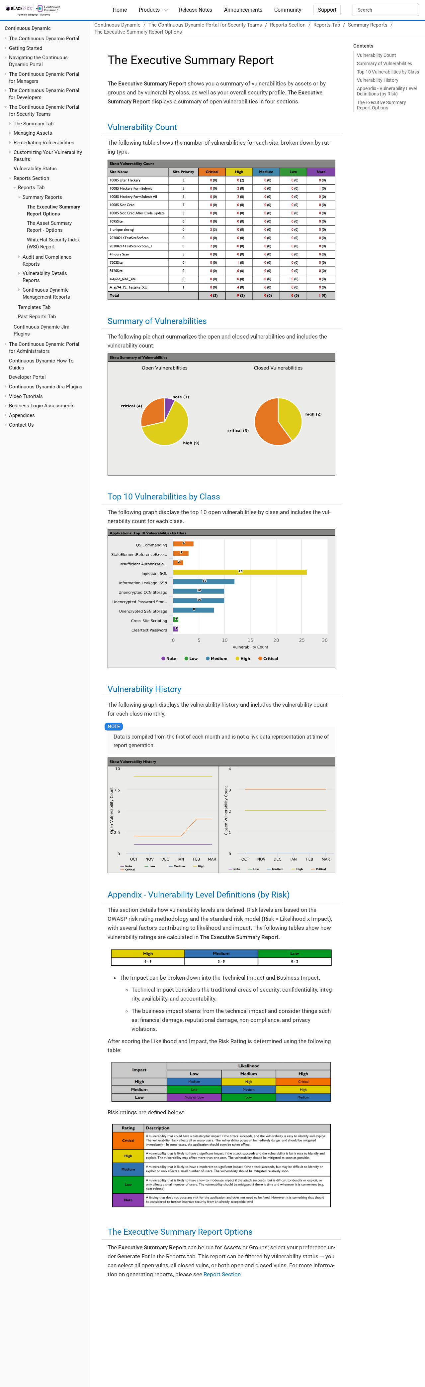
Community (287, 10)
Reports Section (31, 178)
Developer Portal (27, 377)
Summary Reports (42, 198)
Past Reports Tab (37, 317)
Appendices (22, 415)
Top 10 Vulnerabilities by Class (388, 71)
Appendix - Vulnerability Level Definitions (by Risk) (387, 91)
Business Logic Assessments (42, 406)
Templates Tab (34, 307)
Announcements (243, 10)
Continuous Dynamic (28, 29)
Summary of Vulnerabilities (384, 63)
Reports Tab (31, 188)
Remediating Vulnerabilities (44, 143)
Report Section (222, 1274)
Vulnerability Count (376, 55)
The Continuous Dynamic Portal (44, 39)
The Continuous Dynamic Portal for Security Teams (205, 25)
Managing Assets (33, 133)
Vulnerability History (377, 80)
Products (149, 10)
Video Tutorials (26, 396)
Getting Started (25, 48)
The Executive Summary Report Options (138, 32)
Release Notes (195, 10)
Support (327, 10)
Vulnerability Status (35, 169)
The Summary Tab (33, 124)
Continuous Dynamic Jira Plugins (45, 387)
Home (120, 10)
